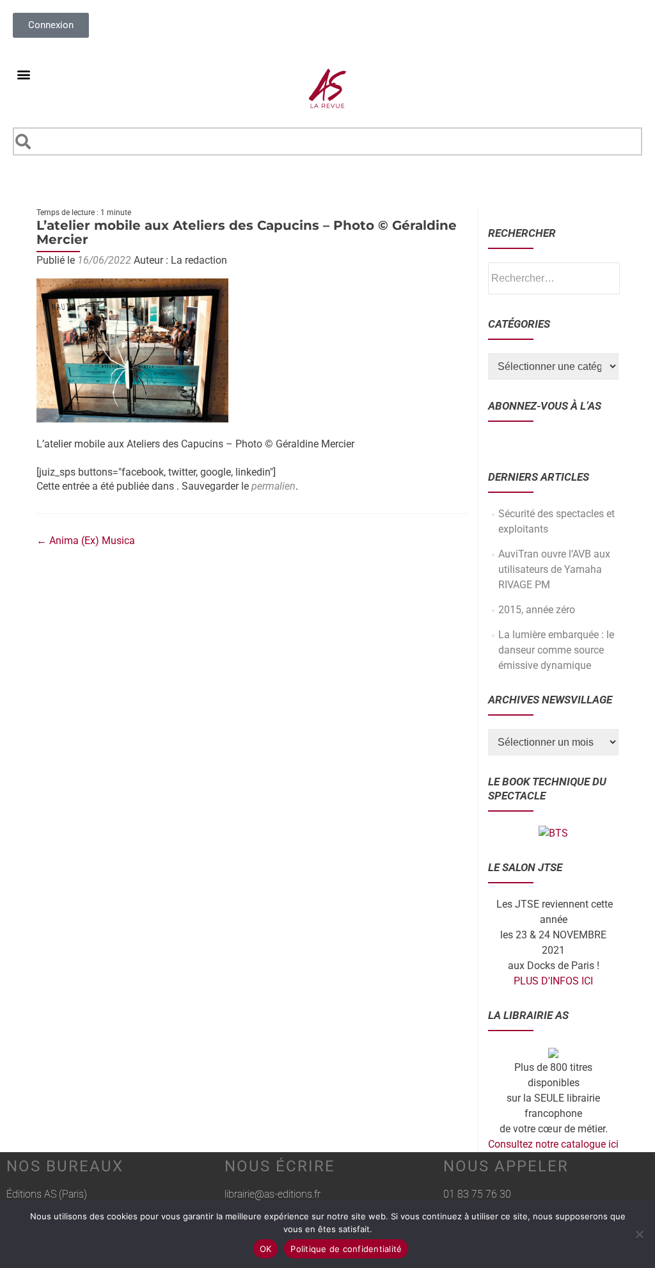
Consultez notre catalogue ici (553, 1144)
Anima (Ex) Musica (85, 540)
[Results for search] (327, 163)
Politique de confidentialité (346, 1249)
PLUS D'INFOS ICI (553, 981)
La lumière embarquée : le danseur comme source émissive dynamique (556, 650)
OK (266, 1249)
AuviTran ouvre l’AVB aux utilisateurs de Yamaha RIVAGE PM (554, 569)
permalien (273, 486)
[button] (23, 73)
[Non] (639, 1234)
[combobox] (327, 141)
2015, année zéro (536, 610)
